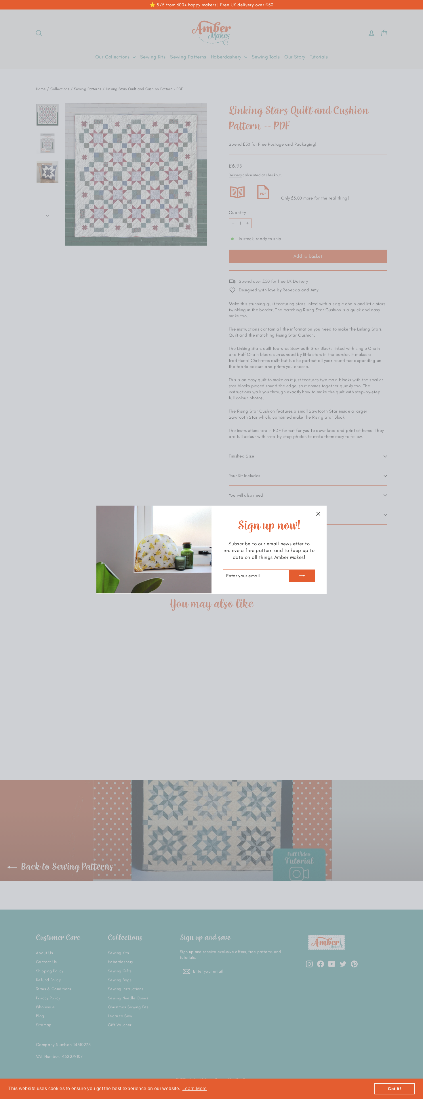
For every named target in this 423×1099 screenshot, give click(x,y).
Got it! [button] (394, 1088)
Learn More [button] (194, 1088)
